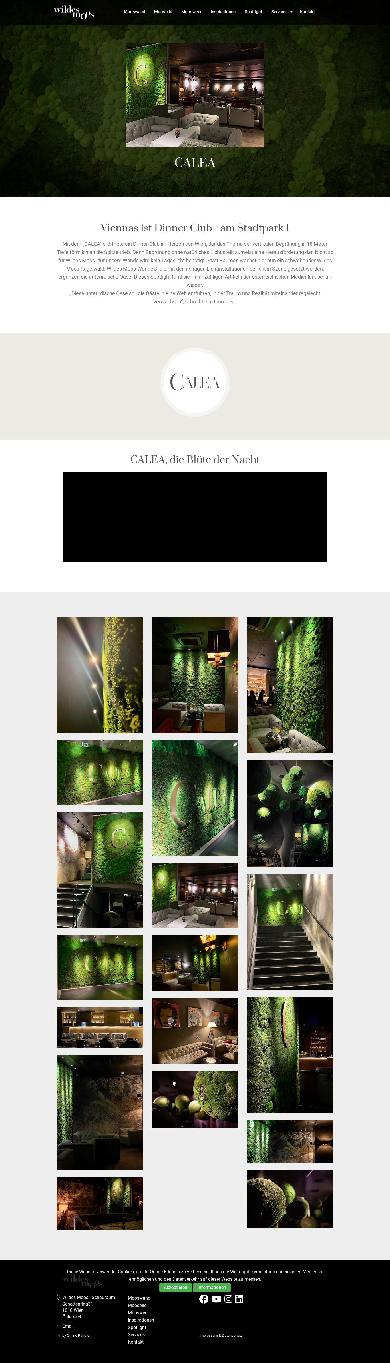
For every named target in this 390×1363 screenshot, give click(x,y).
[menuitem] (134, 12)
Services (279, 11)
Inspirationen (223, 11)
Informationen (212, 1287)
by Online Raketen (76, 1335)
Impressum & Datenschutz (220, 1335)
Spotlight (253, 11)
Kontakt (307, 11)
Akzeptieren (175, 1287)
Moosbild (163, 11)
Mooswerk (191, 11)
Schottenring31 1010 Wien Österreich (77, 1310)
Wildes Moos (73, 12)
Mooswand (134, 11)
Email (68, 1326)
